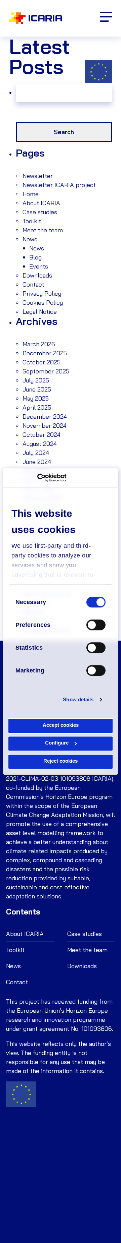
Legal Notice (40, 311)
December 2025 (45, 353)
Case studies (40, 212)
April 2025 (37, 407)
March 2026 (39, 344)
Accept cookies (61, 725)
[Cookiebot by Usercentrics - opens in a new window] (37, 477)
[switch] (96, 624)
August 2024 (40, 444)
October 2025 (42, 362)
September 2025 (46, 371)
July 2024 (36, 453)
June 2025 (37, 389)
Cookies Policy (43, 302)
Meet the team (43, 230)
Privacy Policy (42, 293)
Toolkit (32, 221)
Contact (33, 284)
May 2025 (36, 398)
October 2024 (42, 434)
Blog (35, 257)
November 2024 (45, 425)
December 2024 (45, 416)
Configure (57, 743)
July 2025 (36, 380)
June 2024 (37, 462)
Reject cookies (60, 761)
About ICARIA (41, 203)
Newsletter (38, 176)
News (30, 239)
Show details (78, 699)
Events (38, 266)
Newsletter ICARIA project (59, 185)
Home (31, 194)
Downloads (37, 275)
